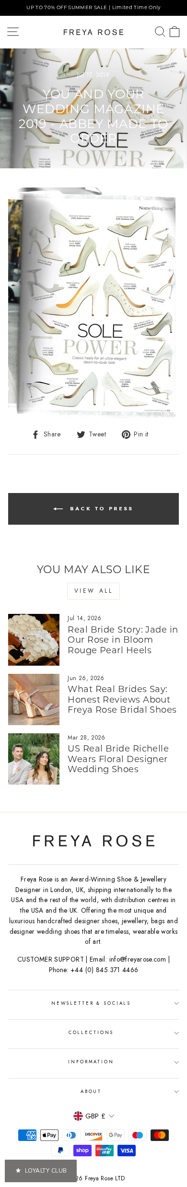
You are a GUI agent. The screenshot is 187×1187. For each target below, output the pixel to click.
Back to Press (100, 508)
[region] (93, 8)
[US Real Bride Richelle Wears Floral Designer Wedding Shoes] (33, 759)
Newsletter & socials (91, 1003)
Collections (91, 1032)
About (91, 1091)
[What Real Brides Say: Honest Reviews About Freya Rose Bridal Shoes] (33, 699)
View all (93, 591)
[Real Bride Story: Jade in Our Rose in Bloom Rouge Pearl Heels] (33, 639)
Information (91, 1061)
